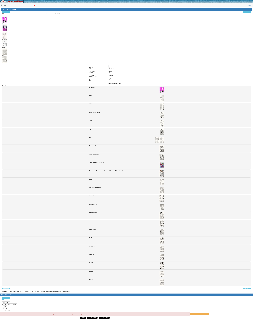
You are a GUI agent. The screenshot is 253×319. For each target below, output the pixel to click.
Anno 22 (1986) (132, 66)
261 (230, 315)
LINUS (127, 66)
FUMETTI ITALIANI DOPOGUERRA (115, 66)
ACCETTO (83, 317)
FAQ (16, 5)
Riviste (124, 66)
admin (249, 5)
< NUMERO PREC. (6, 11)
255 (230, 313)
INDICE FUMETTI (5, 297)
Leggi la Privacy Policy (104, 317)
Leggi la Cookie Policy (92, 317)
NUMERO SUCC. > (246, 11)
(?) (93, 79)
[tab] (126, 90)
